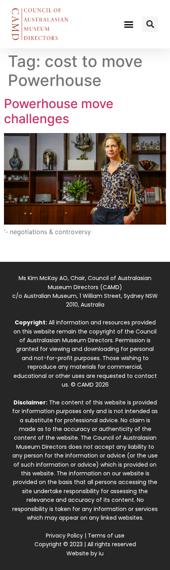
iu (101, 553)
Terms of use (106, 535)
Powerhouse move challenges (58, 111)
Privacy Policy (64, 535)
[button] (128, 24)
